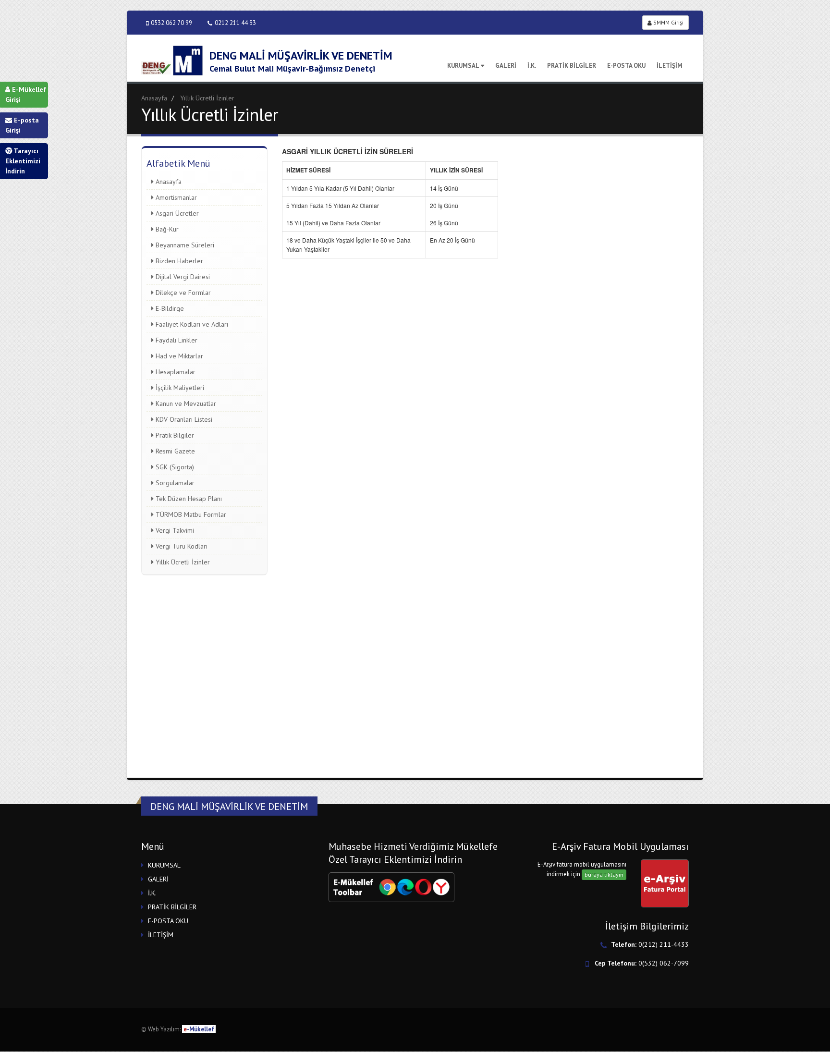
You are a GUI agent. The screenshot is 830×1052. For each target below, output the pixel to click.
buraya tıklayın (604, 874)
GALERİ (505, 65)
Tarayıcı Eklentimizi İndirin (22, 161)
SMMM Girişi (668, 22)
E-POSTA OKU (626, 65)
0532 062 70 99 (171, 22)
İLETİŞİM (670, 65)
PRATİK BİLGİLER (571, 65)
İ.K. (531, 65)
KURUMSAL (463, 65)
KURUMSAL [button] (164, 865)
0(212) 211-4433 (663, 944)
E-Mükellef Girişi (25, 94)
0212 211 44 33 (235, 22)
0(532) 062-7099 (663, 963)
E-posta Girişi (22, 125)
